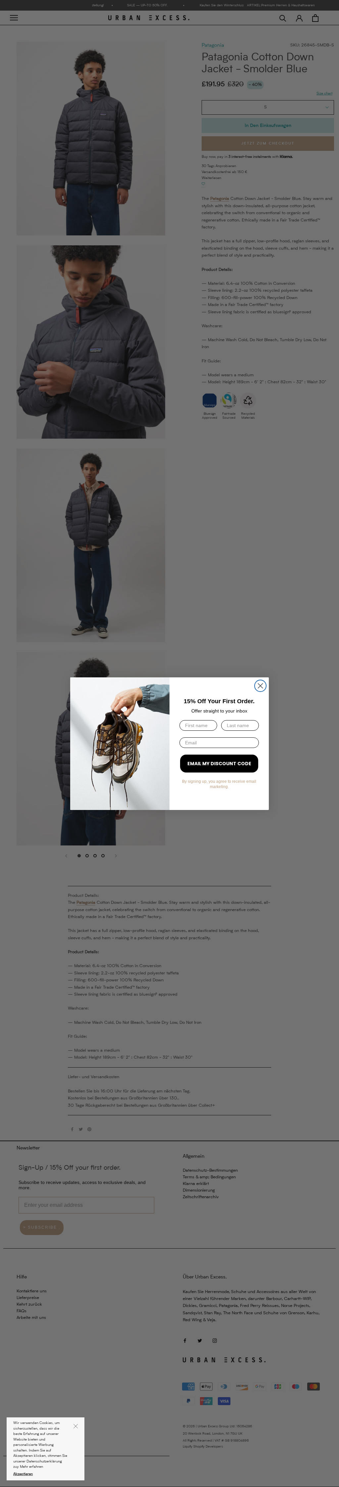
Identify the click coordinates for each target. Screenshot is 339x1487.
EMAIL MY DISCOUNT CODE (219, 763)
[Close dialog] (260, 686)
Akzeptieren (23, 1474)
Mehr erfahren (31, 1467)
